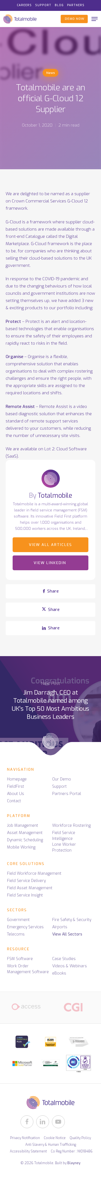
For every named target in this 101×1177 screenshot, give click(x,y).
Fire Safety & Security (71, 919)
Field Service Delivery (26, 880)
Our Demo (61, 779)
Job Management (22, 825)
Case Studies (64, 958)
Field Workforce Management (34, 873)
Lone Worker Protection (64, 847)
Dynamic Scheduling (25, 840)
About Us (15, 793)
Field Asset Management (29, 888)
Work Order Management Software (28, 969)
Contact (14, 801)
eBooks (59, 973)
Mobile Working (21, 847)
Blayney (74, 1163)
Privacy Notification (25, 1138)
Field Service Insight (25, 895)
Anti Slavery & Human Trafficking (50, 1144)
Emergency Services (25, 927)
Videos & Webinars (69, 966)
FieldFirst (15, 786)
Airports (59, 927)
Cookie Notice (55, 1138)
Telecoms (16, 934)
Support (59, 786)
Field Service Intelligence (63, 835)
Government (18, 919)
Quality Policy (80, 1138)
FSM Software (20, 958)
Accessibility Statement (28, 1151)
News (50, 73)
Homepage (17, 779)
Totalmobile (55, 496)
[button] (94, 19)
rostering (84, 371)
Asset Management (25, 832)
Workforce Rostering (71, 825)
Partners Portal (66, 793)
